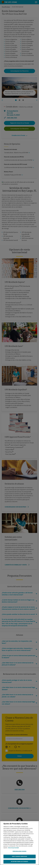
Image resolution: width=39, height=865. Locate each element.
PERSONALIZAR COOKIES (19, 851)
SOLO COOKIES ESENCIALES (19, 856)
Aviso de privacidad (13, 847)
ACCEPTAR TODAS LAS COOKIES (19, 861)
